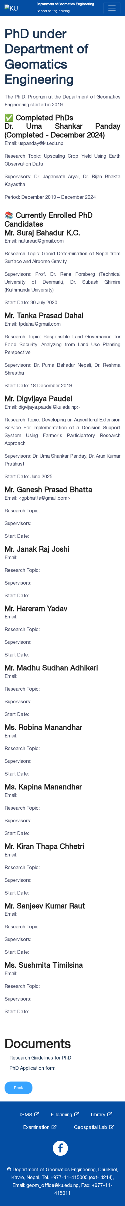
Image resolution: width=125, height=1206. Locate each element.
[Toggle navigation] (111, 8)
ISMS (26, 1114)
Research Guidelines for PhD (40, 1057)
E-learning (62, 1114)
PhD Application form (32, 1068)
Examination (37, 1127)
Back (18, 1087)
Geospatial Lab (91, 1127)
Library (98, 1114)
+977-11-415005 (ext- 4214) (81, 1177)
